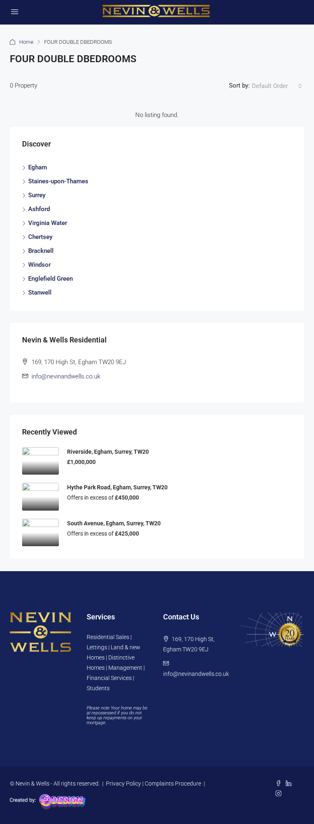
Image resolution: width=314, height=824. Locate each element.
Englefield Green (50, 278)
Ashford (39, 209)
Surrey (36, 195)
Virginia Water (47, 223)
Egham (37, 167)
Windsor (39, 264)
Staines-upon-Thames (58, 181)
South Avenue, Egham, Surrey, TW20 (114, 523)
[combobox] (277, 86)
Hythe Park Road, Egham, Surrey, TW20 (117, 487)
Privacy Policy (123, 783)
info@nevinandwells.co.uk (65, 376)
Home (26, 42)
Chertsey (40, 237)
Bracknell (41, 250)
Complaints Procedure (173, 783)
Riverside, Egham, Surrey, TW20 (108, 451)
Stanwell (40, 292)
